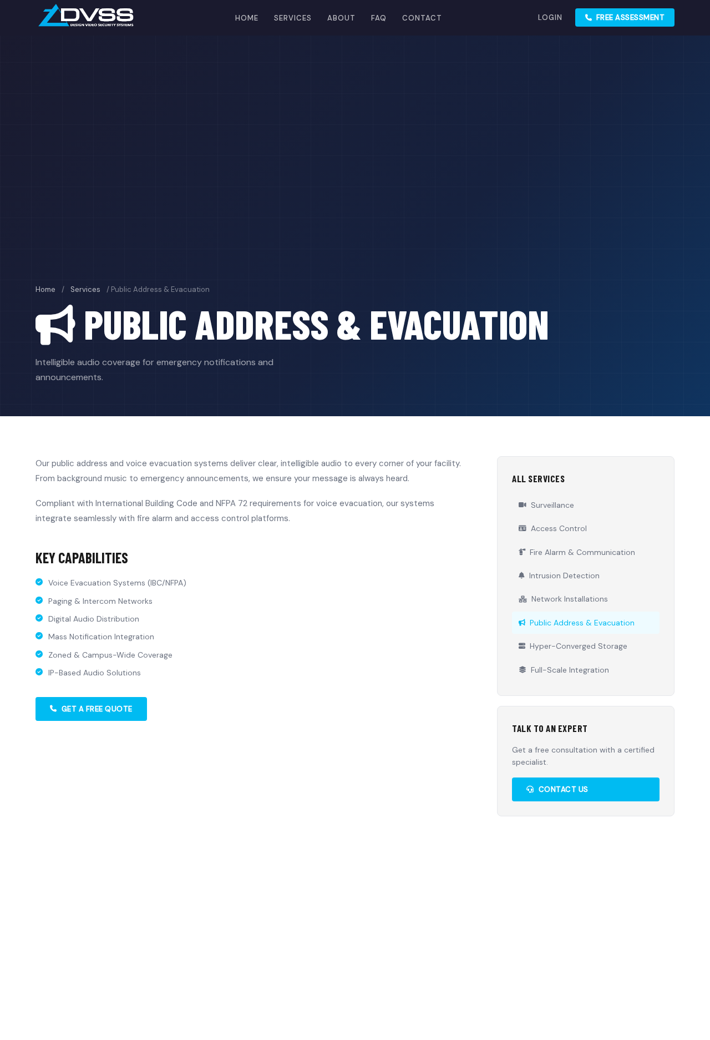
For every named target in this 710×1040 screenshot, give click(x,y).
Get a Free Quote (97, 709)
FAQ (379, 18)
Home (246, 18)
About (341, 18)
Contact (422, 18)
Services (293, 18)
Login (550, 17)
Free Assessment (630, 17)
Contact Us (564, 789)
